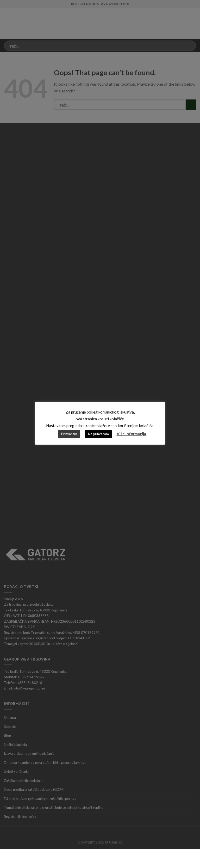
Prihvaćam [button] (69, 434)
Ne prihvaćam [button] (98, 434)
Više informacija (131, 433)
